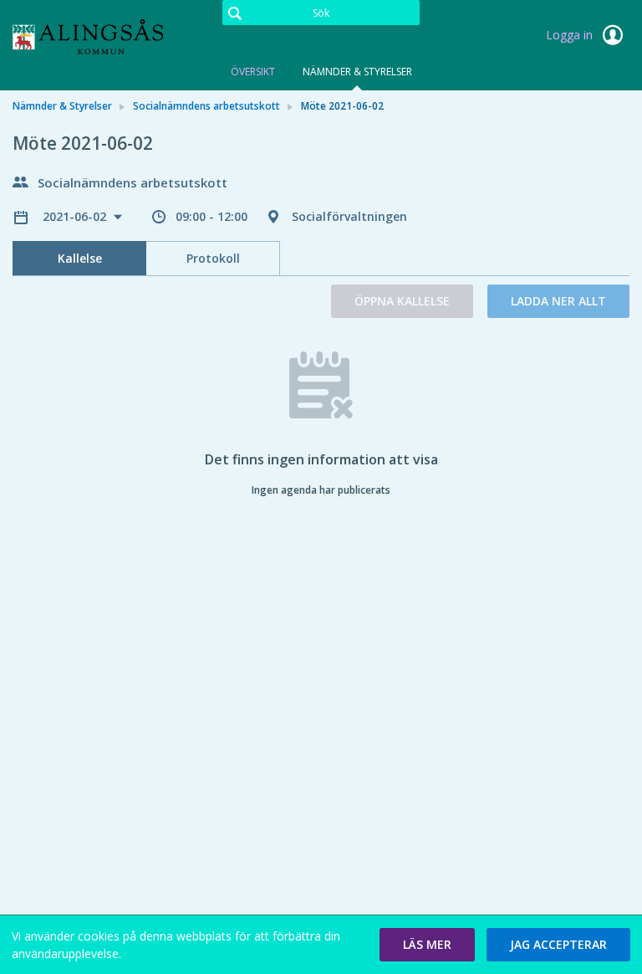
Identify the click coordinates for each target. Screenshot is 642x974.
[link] (96, 37)
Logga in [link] (571, 35)
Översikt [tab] (253, 71)
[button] (427, 944)
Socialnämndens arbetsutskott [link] (206, 106)
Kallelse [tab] (80, 258)
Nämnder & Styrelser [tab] (357, 71)
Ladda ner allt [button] (558, 301)
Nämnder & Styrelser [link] (62, 106)
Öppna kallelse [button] (402, 301)
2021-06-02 (76, 216)
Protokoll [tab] (213, 258)
